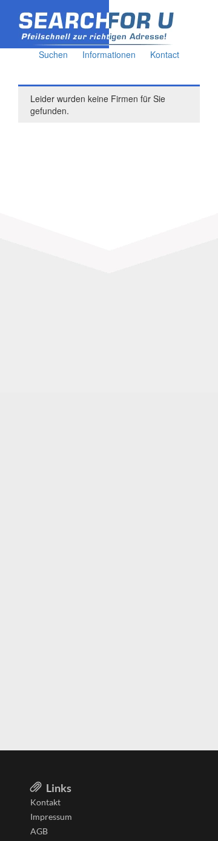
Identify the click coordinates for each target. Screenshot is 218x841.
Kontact (164, 54)
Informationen (109, 54)
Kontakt (45, 802)
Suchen (53, 54)
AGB (39, 831)
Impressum (51, 816)
